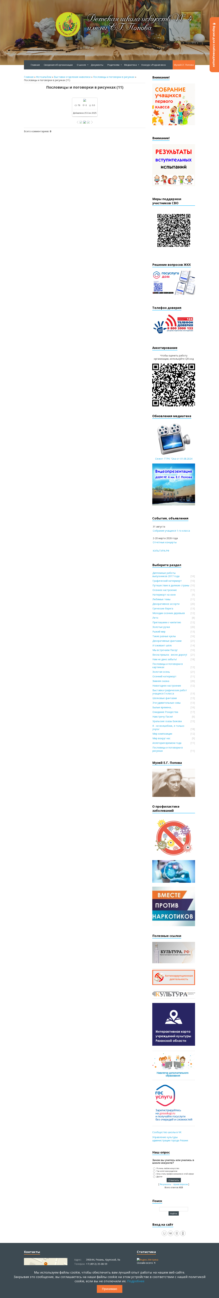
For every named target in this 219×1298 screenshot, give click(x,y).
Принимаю (109, 1289)
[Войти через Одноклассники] (183, 1233)
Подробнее (135, 1281)
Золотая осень (161, 671)
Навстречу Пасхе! (162, 716)
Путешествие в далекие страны (170, 585)
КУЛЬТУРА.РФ (161, 550)
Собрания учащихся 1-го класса (171, 530)
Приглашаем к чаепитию (166, 622)
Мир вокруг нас (161, 738)
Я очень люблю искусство (167, 1168)
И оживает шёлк (162, 645)
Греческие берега (162, 608)
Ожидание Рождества (165, 712)
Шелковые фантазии (164, 698)
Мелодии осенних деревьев (168, 613)
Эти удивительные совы (166, 702)
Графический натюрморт (167, 580)
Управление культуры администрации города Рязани (170, 1139)
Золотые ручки (161, 627)
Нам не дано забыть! (164, 659)
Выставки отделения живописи (72, 77)
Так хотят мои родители (166, 1171)
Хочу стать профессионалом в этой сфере (175, 1174)
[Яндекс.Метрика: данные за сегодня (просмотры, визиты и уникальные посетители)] (147, 1259)
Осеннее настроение (164, 590)
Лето (155, 617)
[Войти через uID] (164, 1233)
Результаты (165, 1184)
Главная (29, 77)
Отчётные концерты (165, 542)
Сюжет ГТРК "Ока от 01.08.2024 (173, 458)
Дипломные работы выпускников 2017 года (165, 574)
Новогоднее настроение (166, 685)
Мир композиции (162, 733)
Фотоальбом (43, 77)
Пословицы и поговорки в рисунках (113, 77)
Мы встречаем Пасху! (164, 650)
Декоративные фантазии (167, 640)
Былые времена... (162, 707)
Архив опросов (180, 1184)
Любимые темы (161, 599)
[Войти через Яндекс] (176, 1233)
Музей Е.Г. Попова (183, 64)
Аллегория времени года (166, 743)
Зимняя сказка (160, 681)
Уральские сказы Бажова (167, 721)
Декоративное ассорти (165, 603)
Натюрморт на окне (164, 594)
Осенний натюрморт (164, 676)
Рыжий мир (158, 631)
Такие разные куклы (164, 636)
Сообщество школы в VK (166, 1132)
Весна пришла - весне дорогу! (169, 654)
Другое (159, 1177)
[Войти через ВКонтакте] (170, 1233)
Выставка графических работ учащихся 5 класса (169, 692)
